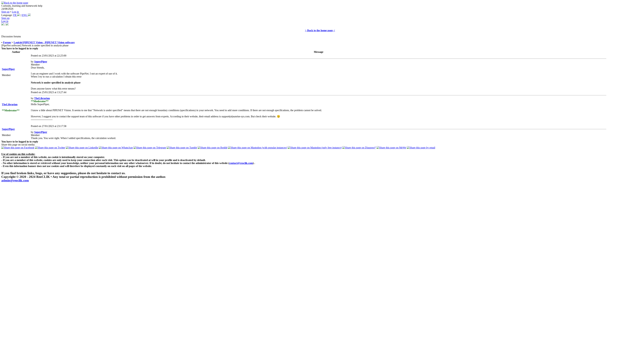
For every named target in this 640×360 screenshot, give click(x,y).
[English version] (7, 24)
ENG (25, 15)
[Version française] (2, 24)
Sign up (5, 11)
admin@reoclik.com (15, 180)
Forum (7, 42)
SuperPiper (8, 69)
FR (15, 15)
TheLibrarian (10, 104)
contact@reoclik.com (241, 163)
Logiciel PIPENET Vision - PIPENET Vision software (44, 42)
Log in (15, 11)
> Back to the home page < (320, 30)
